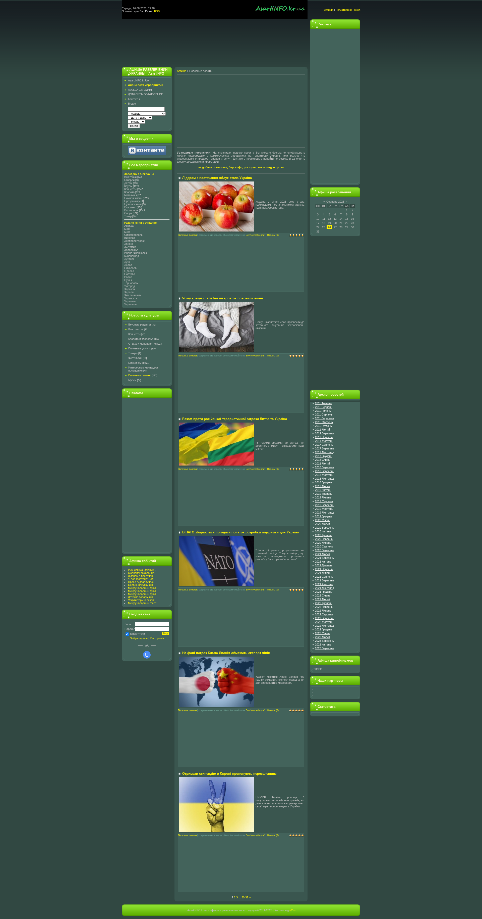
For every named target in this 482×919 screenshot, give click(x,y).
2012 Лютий (322, 429)
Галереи (129, 179)
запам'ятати (137, 633)
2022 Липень (323, 610)
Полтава (129, 273)
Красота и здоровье (140, 338)
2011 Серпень (324, 414)
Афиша (328, 9)
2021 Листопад (324, 587)
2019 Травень (323, 493)
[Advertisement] (215, 41)
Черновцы (130, 304)
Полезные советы (139, 375)
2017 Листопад (324, 452)
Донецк (128, 243)
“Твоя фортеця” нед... (142, 578)
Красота (129, 192)
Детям (128, 183)
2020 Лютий (322, 523)
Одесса (129, 270)
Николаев (130, 267)
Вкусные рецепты (139, 324)
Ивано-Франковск (135, 252)
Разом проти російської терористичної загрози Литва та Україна (234, 419)
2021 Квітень (323, 561)
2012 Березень (324, 433)
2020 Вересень (324, 550)
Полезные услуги (139, 348)
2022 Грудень (323, 629)
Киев (127, 231)
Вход (357, 9)
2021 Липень (323, 572)
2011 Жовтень (324, 422)
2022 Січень (322, 595)
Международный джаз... (143, 587)
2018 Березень (324, 467)
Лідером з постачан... (141, 575)
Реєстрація (157, 638)
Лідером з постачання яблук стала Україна (217, 178)
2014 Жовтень (324, 440)
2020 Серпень (324, 546)
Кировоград (131, 255)
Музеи (132, 380)
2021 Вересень (324, 580)
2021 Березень (324, 557)
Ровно (128, 277)
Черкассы (130, 298)
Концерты (130, 189)
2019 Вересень (324, 505)
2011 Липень (323, 410)
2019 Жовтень (324, 508)
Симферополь (133, 234)
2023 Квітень (323, 644)
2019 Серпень (324, 501)
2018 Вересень (324, 471)
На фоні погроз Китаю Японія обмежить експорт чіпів (226, 653)
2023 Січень (322, 633)
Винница (129, 237)
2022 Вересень (324, 618)
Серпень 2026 (335, 201)
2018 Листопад (324, 478)
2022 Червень (324, 606)
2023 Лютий (322, 636)
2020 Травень (323, 535)
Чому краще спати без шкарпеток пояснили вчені (222, 298)
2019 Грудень (323, 516)
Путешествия (133, 204)
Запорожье (131, 249)
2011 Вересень (324, 418)
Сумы (128, 280)
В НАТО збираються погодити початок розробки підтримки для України (240, 532)
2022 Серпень (324, 614)
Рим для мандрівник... (142, 569)
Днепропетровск (134, 240)
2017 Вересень (324, 448)
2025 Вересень (324, 648)
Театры (133, 353)
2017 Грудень (323, 455)
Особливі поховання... (142, 572)
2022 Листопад (324, 625)
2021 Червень (324, 569)
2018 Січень (322, 459)
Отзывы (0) (273, 235)
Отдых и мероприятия (142, 343)
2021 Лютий (322, 554)
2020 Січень (322, 520)
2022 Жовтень (324, 621)
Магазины (130, 195)
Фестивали (135, 357)
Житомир (130, 246)
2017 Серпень (324, 444)
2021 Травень (323, 565)
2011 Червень (323, 406)
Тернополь (131, 283)
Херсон (129, 292)
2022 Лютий (322, 599)
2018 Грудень (323, 482)
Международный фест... (143, 603)
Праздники (131, 201)
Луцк (127, 261)
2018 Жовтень (324, 474)
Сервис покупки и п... (141, 584)
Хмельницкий (132, 295)
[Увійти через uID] (147, 655)
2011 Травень (323, 403)
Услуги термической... (142, 600)
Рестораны (131, 210)
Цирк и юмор (136, 362)
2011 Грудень (323, 425)
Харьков (129, 289)
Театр (128, 216)
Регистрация (344, 9)
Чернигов (130, 301)
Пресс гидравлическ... (142, 581)
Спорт (128, 213)
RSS (157, 11)
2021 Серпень (324, 576)
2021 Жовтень (324, 584)
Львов (128, 264)
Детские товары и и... (141, 597)
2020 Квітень (323, 531)
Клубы (128, 186)
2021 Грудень (323, 591)
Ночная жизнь (133, 198)
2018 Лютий (322, 463)
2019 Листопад (324, 512)
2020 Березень (324, 527)
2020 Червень (324, 538)
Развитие (130, 207)
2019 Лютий (322, 486)
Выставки (130, 176)
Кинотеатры (135, 329)
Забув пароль (139, 638)
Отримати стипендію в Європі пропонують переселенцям (229, 773)
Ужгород (129, 286)
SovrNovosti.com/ (255, 235)
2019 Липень (323, 497)
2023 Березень (324, 640)
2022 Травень (323, 603)
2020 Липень (323, 542)
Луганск (129, 258)
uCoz (292, 910)
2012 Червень (324, 437)
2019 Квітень (323, 489)
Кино (127, 228)
